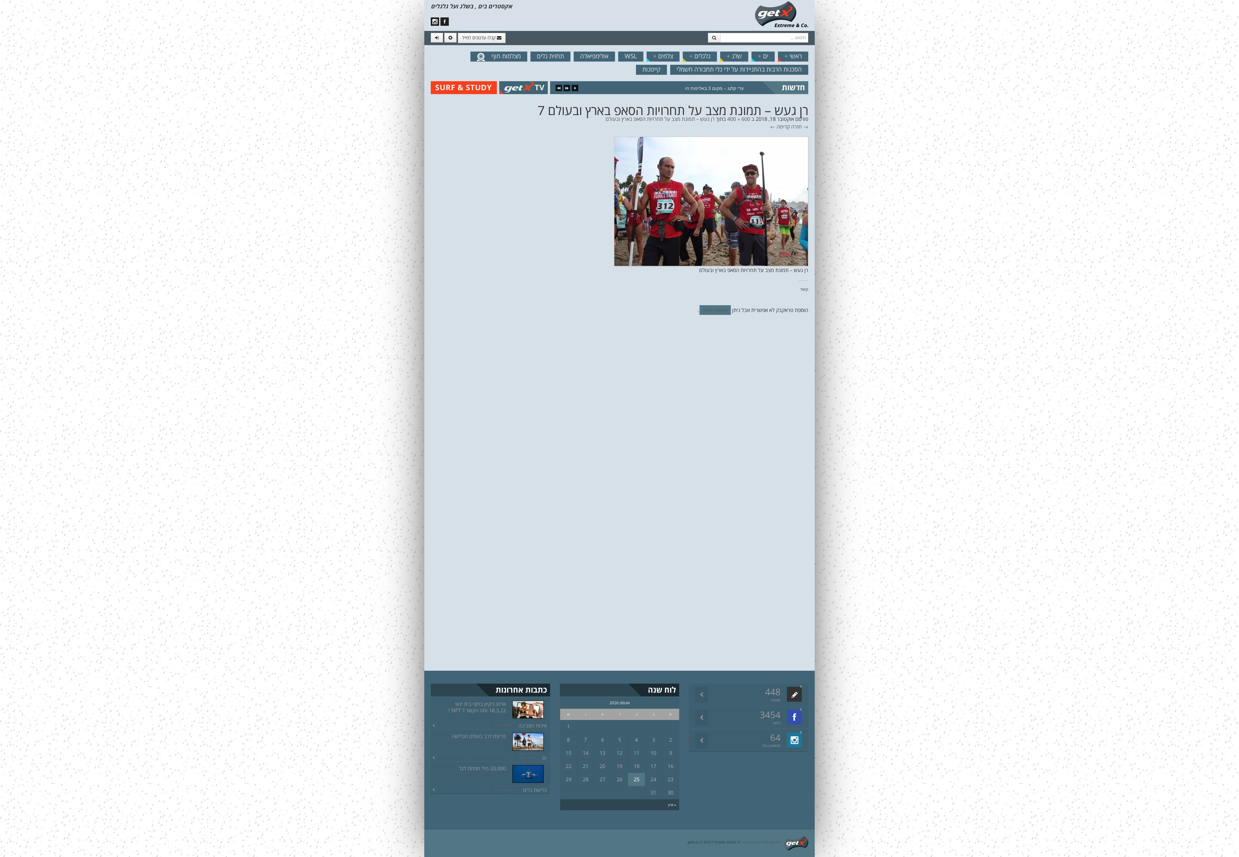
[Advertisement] (34, 109)
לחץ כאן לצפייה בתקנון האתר (761, 842)
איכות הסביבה (532, 725)
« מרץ (672, 805)
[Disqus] (619, 408)
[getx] (781, 13)
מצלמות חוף (506, 56)
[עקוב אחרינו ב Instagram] (435, 21)
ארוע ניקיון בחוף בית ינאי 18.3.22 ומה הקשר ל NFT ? (477, 707)
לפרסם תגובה (715, 310)
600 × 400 (738, 118)
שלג (734, 56)
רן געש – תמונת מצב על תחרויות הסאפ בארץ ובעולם (660, 118)
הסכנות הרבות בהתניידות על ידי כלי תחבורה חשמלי (739, 69)
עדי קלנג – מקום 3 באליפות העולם (710, 88)
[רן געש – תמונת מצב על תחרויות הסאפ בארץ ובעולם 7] (711, 200)
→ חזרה (799, 126)
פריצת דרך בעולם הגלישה (479, 736)
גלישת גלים (535, 790)
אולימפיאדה (594, 56)
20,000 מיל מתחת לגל (482, 768)
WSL (631, 56)
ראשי (793, 56)
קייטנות (651, 69)
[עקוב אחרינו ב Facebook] (444, 21)
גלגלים (699, 56)
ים (763, 56)
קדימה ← (780, 126)
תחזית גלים (550, 56)
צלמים (663, 56)
